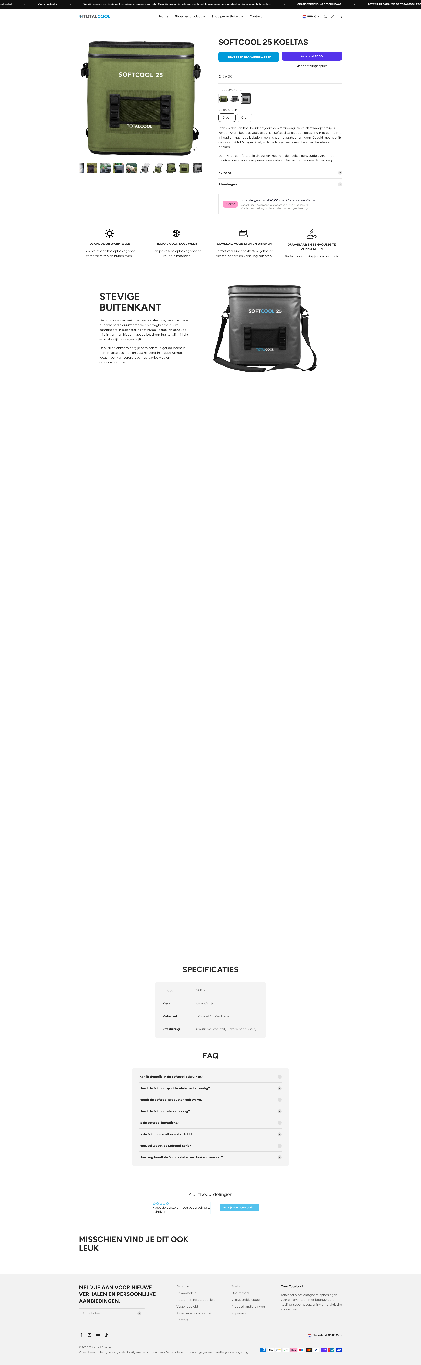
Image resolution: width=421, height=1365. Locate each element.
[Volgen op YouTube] (98, 1335)
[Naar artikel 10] (171, 168)
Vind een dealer (21, 4)
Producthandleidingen (248, 1306)
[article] (280, 144)
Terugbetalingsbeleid (114, 1352)
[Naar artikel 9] (158, 168)
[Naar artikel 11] (184, 168)
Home (163, 16)
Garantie (182, 1286)
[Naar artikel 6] (118, 168)
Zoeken (237, 1286)
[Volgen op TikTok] (106, 1335)
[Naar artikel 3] (79, 168)
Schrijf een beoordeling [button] (239, 1207)
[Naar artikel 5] (105, 168)
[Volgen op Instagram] (89, 1335)
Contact (256, 16)
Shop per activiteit (226, 16)
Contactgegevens (200, 1352)
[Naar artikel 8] (144, 168)
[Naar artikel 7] (131, 168)
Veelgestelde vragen (246, 1300)
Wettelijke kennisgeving (232, 1352)
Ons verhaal (240, 1293)
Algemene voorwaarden (194, 1313)
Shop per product (188, 16)
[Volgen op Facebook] (81, 1335)
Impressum (239, 1313)
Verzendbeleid (187, 1306)
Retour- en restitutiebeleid (196, 1300)
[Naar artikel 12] (197, 168)
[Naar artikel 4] (92, 168)
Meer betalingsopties (311, 66)
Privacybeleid (186, 1293)
